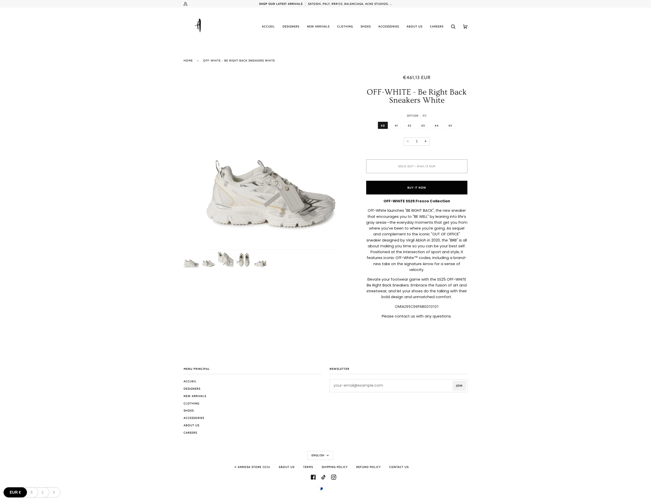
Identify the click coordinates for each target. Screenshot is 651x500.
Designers (192, 388)
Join (459, 385)
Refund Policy (368, 467)
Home (188, 60)
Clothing (191, 403)
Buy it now (416, 187)
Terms (308, 467)
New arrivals (195, 396)
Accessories (194, 418)
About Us (191, 425)
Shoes (189, 410)
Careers (190, 432)
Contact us (399, 467)
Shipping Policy (335, 467)
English (319, 455)
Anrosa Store (249, 467)
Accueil (190, 381)
